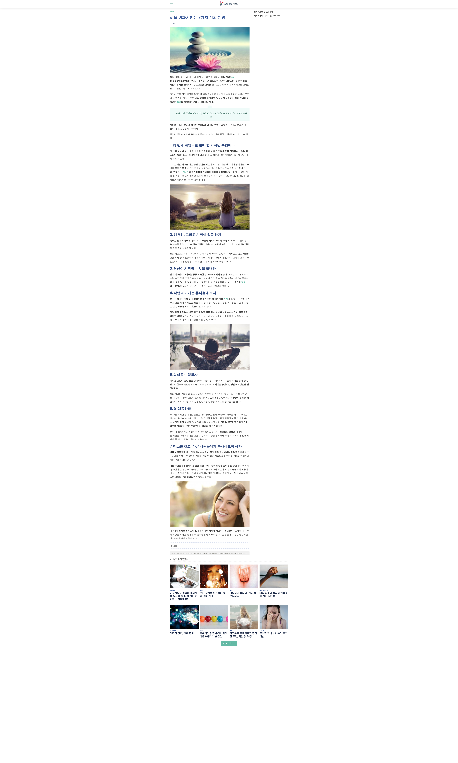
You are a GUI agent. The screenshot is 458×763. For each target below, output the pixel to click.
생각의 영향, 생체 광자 (182, 633)
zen (232, 77)
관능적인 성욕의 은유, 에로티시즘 (243, 594)
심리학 (262, 631)
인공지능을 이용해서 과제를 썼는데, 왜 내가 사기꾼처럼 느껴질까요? (183, 596)
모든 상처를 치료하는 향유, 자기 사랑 (212, 594)
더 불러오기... (229, 643)
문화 (231, 631)
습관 (179, 102)
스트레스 (184, 172)
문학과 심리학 (264, 590)
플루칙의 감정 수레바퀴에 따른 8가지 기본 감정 (213, 635)
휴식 (226, 298)
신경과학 (173, 590)
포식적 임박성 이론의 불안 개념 (274, 635)
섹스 (231, 590)
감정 (201, 631)
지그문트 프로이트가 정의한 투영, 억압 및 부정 (243, 635)
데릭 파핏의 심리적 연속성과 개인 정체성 (274, 594)
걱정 (243, 282)
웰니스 (172, 12)
